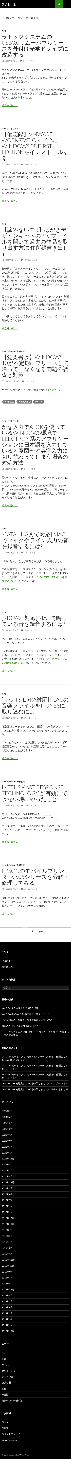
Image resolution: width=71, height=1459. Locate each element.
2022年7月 (7, 1146)
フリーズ (38, 402)
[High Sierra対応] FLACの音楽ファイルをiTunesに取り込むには (35, 705)
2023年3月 (7, 1128)
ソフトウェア (13, 128)
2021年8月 (7, 1164)
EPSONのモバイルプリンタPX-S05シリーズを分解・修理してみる (35, 876)
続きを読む (10, 105)
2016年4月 (7, 1241)
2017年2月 (7, 1206)
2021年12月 (8, 1158)
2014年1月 (7, 1325)
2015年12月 (8, 1259)
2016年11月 (8, 1224)
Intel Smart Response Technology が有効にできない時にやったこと (35, 793)
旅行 (4, 1388)
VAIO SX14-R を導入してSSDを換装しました (25, 1008)
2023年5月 (7, 1122)
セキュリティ (9, 1370)
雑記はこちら (9, 966)
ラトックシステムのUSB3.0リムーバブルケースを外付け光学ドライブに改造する (35, 45)
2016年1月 (7, 1253)
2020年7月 (7, 1170)
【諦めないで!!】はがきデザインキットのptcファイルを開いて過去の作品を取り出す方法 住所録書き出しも (35, 241)
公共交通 (6, 1382)
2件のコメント (29, 718)
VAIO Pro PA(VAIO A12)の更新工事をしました (26, 1014)
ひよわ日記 (9, 4)
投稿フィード (9, 1428)
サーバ (5, 1364)
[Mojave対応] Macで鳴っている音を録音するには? (34, 620)
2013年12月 (8, 1331)
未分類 (5, 1394)
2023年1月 (7, 1134)
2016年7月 (7, 1230)
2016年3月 (7, 1247)
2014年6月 (7, 1307)
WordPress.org (9, 1440)
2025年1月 (7, 1111)
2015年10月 (8, 1265)
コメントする (28, 61)
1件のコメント (29, 164)
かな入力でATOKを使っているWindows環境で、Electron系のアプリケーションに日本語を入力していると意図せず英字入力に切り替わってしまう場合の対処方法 (35, 444)
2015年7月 (7, 1277)
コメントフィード (11, 1434)
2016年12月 (8, 1218)
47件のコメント (30, 889)
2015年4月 (7, 1283)
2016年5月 (7, 1236)
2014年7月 (7, 1301)
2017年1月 (7, 1212)
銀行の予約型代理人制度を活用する (20, 1026)
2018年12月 (8, 1182)
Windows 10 (25, 402)
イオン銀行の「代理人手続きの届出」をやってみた (28, 1020)
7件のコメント (29, 630)
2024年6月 (7, 1116)
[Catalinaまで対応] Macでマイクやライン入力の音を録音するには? (35, 540)
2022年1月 (7, 1152)
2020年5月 (7, 1176)
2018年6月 (7, 1194)
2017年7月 (7, 1200)
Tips (4, 31)
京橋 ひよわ (13, 1059)
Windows (9, 402)
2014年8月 (7, 1295)
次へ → (42, 931)
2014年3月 (7, 1319)
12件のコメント (30, 260)
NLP (4, 1352)
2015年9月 (7, 1271)
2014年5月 (7, 1313)
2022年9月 (7, 1140)
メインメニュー (67, 4)
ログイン (6, 1422)
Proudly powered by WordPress (15, 1455)
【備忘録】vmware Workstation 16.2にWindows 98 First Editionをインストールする (35, 146)
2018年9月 (7, 1188)
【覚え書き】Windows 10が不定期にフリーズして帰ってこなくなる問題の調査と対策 (35, 366)
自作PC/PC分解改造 (16, 351)
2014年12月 (8, 1289)
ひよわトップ (9, 960)
